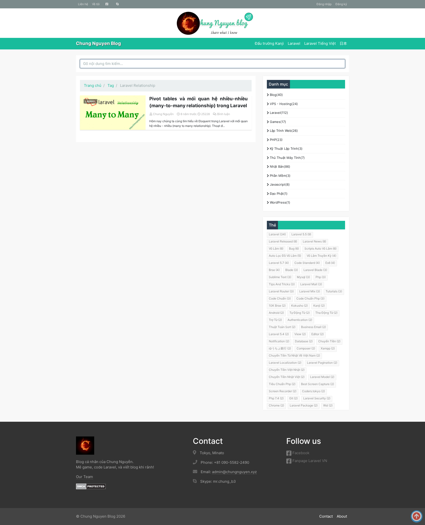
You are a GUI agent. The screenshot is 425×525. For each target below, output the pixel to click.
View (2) (300, 334)
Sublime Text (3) (280, 277)
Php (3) (321, 277)
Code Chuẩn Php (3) (310, 298)
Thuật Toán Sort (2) (282, 327)
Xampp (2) (328, 348)
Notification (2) (279, 341)
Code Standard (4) (307, 263)
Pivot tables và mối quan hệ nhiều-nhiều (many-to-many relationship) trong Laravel (198, 102)
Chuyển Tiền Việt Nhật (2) (286, 370)
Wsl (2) (328, 405)
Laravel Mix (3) (309, 291)
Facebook (300, 452)
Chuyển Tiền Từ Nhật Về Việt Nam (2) (294, 355)
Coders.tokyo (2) (313, 391)
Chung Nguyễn (163, 114)
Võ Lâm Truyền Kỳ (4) (321, 255)
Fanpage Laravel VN (309, 460)
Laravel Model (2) (322, 377)
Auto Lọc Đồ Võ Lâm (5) (285, 255)
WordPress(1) (279, 202)
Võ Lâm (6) (276, 248)
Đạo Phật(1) (278, 193)
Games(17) (277, 122)
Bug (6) (294, 248)
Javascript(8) (279, 184)
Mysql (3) (303, 277)
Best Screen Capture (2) (317, 384)
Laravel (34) (277, 234)
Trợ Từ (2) (275, 320)
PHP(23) (276, 140)
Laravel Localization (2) (285, 362)
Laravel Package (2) (304, 405)
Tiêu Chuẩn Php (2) (282, 384)
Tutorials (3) (334, 291)
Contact (326, 516)
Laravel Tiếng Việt (320, 43)
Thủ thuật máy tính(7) (287, 158)
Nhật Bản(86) (279, 166)
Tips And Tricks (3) (282, 284)
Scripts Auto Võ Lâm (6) (320, 248)
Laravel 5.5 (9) (301, 234)
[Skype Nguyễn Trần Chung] (117, 4)
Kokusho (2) (299, 305)
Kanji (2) (319, 305)
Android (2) (276, 313)
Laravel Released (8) (283, 241)
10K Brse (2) (277, 305)
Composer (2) (306, 348)
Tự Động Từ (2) (299, 313)
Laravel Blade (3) (315, 270)
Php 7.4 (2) (276, 398)
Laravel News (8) (314, 241)
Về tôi (96, 4)
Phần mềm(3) (279, 176)
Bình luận (223, 114)
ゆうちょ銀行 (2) (280, 348)
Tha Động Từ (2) (326, 313)
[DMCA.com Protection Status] (91, 486)
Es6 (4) (330, 263)
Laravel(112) (278, 113)
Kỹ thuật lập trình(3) (286, 148)
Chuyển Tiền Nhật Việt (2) (286, 377)
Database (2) (304, 341)
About (342, 516)
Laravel (294, 43)
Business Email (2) (313, 327)
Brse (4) (274, 270)
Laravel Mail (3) (311, 284)
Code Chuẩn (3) (280, 298)
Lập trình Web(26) (283, 131)
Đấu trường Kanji (269, 43)
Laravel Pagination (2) (322, 362)
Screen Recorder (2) (282, 391)
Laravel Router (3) (281, 291)
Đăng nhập (324, 4)
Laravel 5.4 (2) (279, 334)
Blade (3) (291, 270)
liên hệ (83, 4)
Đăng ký (341, 4)
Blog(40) (276, 95)
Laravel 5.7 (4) (279, 263)
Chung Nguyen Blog (98, 43)
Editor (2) (317, 334)
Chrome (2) (276, 405)
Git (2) (293, 398)
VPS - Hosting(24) (283, 104)
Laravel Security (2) (316, 398)
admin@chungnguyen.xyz (234, 471)
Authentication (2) (300, 320)
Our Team (84, 476)
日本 (343, 43)
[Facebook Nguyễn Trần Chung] (107, 4)
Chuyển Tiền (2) (329, 341)
